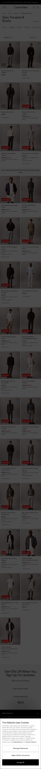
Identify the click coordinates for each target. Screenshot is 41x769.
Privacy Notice (31, 742)
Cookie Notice (17, 742)
